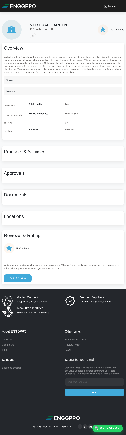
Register (113, 6)
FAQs (68, 350)
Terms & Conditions (75, 339)
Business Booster (11, 367)
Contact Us (8, 344)
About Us (7, 339)
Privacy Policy (72, 344)
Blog (4, 350)
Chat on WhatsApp (110, 428)
